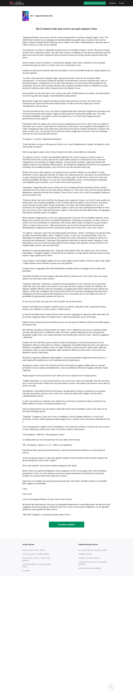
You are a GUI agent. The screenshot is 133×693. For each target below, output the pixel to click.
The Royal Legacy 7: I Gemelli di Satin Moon (36, 565)
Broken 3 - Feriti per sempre (89, 558)
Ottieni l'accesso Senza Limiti (94, 3)
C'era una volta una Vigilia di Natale (35, 554)
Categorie (112, 3)
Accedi (121, 3)
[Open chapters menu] (111, 687)
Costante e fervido (85, 554)
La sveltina (26, 570)
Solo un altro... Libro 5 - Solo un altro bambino (36, 559)
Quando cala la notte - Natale (33, 550)
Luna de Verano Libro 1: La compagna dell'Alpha (92, 563)
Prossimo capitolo (66, 524)
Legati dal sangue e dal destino (89, 568)
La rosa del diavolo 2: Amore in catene (92, 550)
